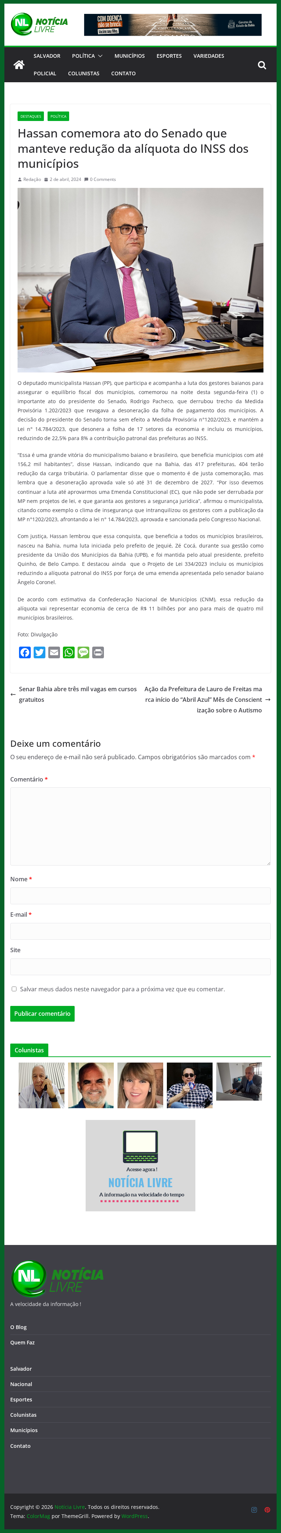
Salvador (47, 55)
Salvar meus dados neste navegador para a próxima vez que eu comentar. (122, 989)
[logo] (57, 1264)
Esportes (169, 55)
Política (83, 55)
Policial (45, 73)
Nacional (21, 1384)
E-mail (21, 915)
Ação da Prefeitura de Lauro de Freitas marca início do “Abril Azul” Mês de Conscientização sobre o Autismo (203, 699)
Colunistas (84, 73)
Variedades (209, 55)
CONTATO (123, 73)
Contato (20, 1445)
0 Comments (103, 179)
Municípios (130, 55)
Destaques (30, 116)
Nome (21, 879)
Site (15, 950)
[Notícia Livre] (19, 64)
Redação (32, 179)
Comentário (29, 779)
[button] (99, 56)
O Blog (18, 1327)
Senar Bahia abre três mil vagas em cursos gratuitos (78, 694)
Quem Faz (22, 1342)
